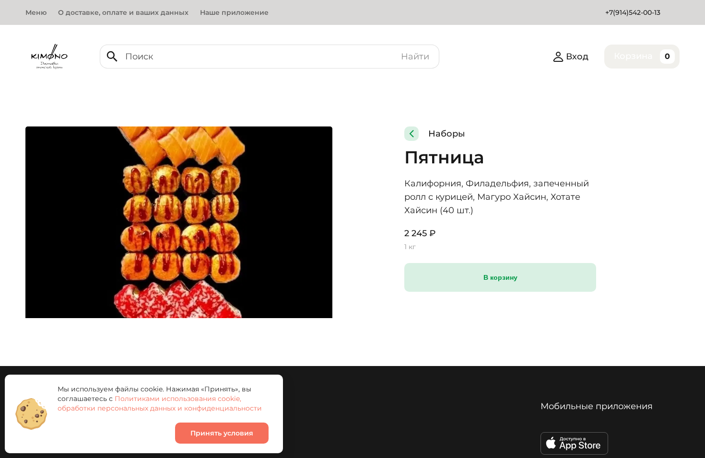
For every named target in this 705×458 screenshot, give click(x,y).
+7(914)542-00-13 (632, 12)
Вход (577, 56)
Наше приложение (234, 12)
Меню (36, 12)
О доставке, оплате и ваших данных (123, 12)
